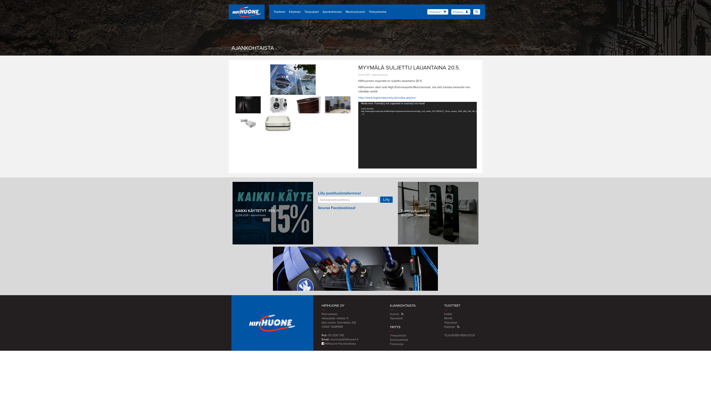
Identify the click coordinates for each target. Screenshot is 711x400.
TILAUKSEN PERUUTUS (459, 335)
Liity (386, 199)
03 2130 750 (336, 335)
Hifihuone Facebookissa (340, 344)
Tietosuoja (396, 344)
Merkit (448, 318)
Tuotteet (279, 12)
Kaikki (448, 314)
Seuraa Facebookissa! (337, 208)
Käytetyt (295, 12)
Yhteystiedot (377, 12)
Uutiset (394, 314)
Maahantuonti (355, 12)
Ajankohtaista (332, 12)
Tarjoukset (311, 12)
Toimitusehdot (399, 340)
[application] (417, 135)
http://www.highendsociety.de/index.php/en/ (387, 98)
